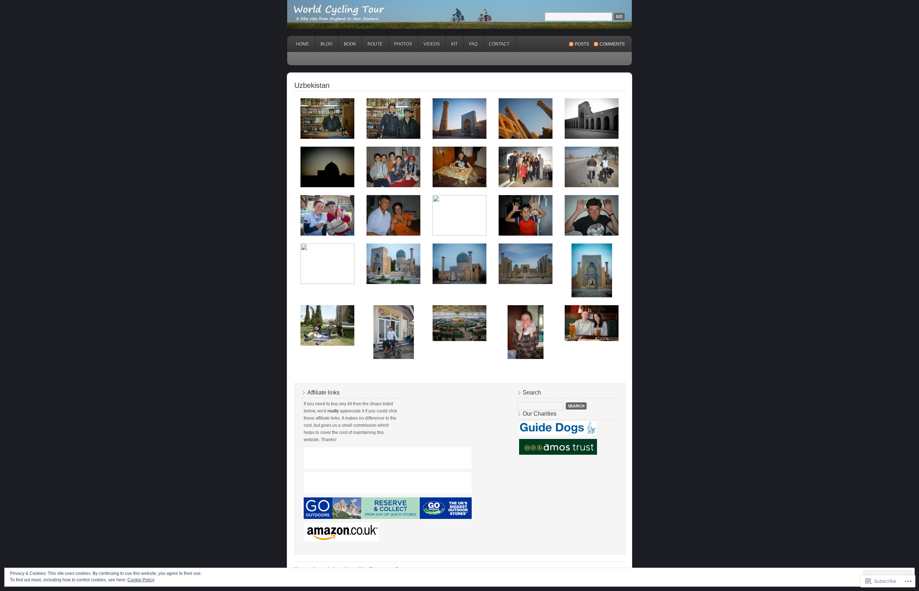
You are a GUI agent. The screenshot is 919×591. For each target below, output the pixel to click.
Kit (454, 44)
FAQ (473, 44)
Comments (612, 44)
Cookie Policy (140, 579)
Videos (432, 44)
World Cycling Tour (459, 14)
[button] (327, 118)
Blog (326, 44)
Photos (403, 44)
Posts (582, 44)
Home (302, 44)
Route (375, 44)
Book (350, 44)
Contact (499, 44)
